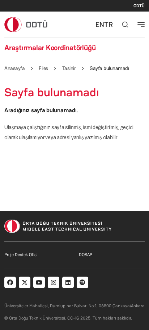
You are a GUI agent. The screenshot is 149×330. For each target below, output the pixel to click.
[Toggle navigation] (141, 24)
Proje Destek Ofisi (21, 255)
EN (99, 24)
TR (108, 24)
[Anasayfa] (26, 24)
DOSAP (85, 255)
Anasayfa (14, 68)
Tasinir (69, 68)
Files (43, 68)
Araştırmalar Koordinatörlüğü (49, 47)
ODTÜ (139, 6)
